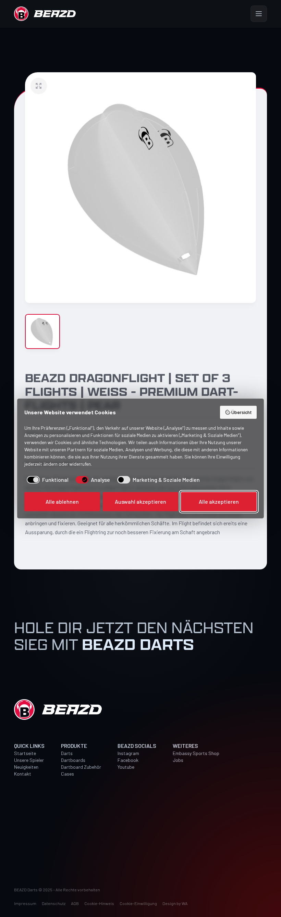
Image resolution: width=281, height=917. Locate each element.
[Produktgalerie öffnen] (140, 187)
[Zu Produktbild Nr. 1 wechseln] (42, 331)
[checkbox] (46, 480)
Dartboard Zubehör (81, 767)
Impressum (25, 903)
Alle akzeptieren (219, 501)
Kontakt (22, 774)
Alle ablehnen (62, 501)
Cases (67, 774)
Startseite (25, 753)
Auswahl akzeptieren (140, 501)
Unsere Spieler (29, 760)
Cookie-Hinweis (99, 903)
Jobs (178, 760)
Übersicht (241, 412)
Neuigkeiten (26, 767)
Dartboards (73, 760)
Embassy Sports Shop (196, 753)
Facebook (128, 760)
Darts (67, 753)
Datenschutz (53, 903)
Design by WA (174, 903)
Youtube (126, 767)
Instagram (128, 753)
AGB (75, 903)
